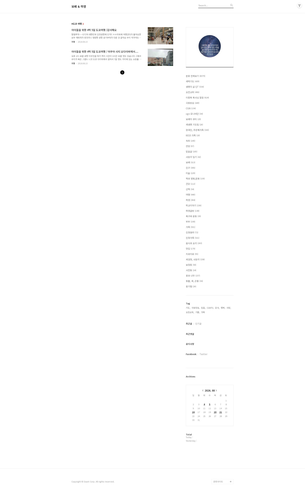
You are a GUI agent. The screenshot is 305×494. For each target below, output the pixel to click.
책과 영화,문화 (195, 178)
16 (193, 412)
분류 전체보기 (195, 76)
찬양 (190, 146)
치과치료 (192, 254)
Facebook (191, 354)
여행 (73, 41)
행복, (223, 307)
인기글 (198, 323)
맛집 (190, 248)
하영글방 (192, 210)
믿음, (203, 307)
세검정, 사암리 (195, 259)
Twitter (203, 354)
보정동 (191, 264)
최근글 (189, 323)
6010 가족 (193, 135)
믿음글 (191, 151)
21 (220, 412)
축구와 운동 (193, 216)
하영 (190, 200)
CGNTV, (210, 307)
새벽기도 (192, 81)
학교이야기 (193, 205)
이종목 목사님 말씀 (197, 97)
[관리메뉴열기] (299, 5)
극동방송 (192, 103)
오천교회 (192, 92)
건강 (190, 183)
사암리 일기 (193, 157)
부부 (190, 221)
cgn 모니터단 (194, 113)
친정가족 (192, 237)
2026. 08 (210, 390)
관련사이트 (218, 481)
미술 (190, 173)
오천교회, (190, 312)
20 (215, 412)
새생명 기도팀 (194, 124)
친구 (190, 167)
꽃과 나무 (193, 275)
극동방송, (196, 307)
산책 (190, 189)
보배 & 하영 (78, 6)
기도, (188, 307)
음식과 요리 (194, 243)
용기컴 (191, 286)
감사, (217, 307)
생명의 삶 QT (195, 86)
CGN (191, 108)
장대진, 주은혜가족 (197, 130)
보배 (190, 162)
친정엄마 (192, 232)
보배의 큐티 (193, 119)
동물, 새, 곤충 (194, 281)
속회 (190, 140)
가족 (190, 227)
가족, (203, 312)
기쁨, (197, 312)
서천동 (191, 270)
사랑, (229, 307)
